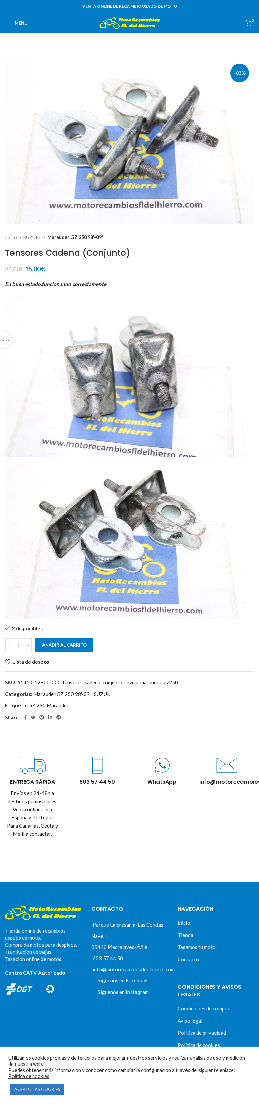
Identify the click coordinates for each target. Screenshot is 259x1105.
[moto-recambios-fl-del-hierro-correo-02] (226, 765)
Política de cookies (199, 1045)
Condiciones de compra (203, 1008)
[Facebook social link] (25, 717)
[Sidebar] (6, 339)
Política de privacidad (202, 1033)
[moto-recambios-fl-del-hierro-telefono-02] (97, 765)
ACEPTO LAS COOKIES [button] (37, 1089)
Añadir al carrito (64, 645)
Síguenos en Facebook (123, 980)
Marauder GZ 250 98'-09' (75, 237)
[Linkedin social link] (50, 717)
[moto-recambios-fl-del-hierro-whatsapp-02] (162, 765)
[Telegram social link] (58, 717)
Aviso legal (190, 1021)
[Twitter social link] (33, 717)
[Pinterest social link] (41, 717)
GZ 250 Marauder (48, 705)
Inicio (11, 237)
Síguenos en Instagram (123, 992)
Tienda (185, 935)
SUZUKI (32, 237)
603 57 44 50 (108, 958)
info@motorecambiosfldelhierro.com (134, 969)
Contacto (188, 959)
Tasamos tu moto (197, 947)
